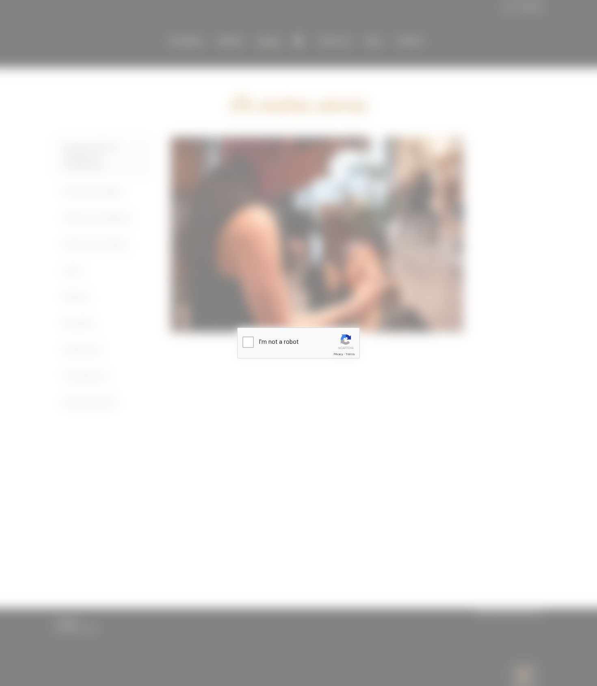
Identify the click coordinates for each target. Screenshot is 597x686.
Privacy (338, 354)
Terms (350, 354)
